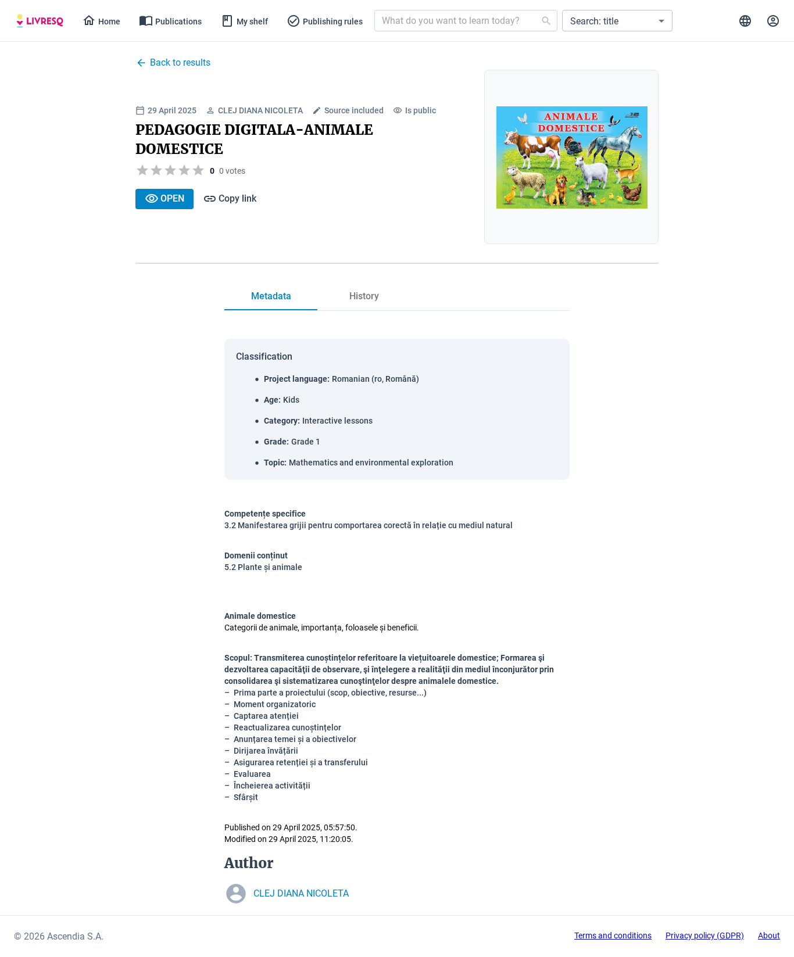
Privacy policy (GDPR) (705, 935)
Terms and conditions (613, 935)
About (769, 935)
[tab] (39, 21)
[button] (617, 20)
